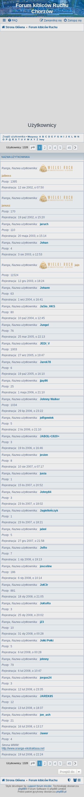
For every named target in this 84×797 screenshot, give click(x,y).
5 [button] (60, 147)
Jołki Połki (46, 640)
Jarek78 (45, 362)
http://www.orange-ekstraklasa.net (23, 748)
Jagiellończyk (49, 510)
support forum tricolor (39, 786)
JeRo (43, 547)
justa (43, 473)
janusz (6, 205)
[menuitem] (12, 20)
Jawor (44, 733)
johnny (44, 659)
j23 (42, 622)
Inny (41, 139)
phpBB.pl (61, 791)
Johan (44, 242)
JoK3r (44, 584)
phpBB (22, 788)
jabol (43, 529)
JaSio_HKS (47, 306)
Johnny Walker (50, 399)
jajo (77, 265)
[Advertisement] (42, 74)
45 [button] (69, 147)
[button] (32, 147)
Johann (45, 287)
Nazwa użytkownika (15, 157)
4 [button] (55, 147)
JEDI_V (45, 343)
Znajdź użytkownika (14, 136)
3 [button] (50, 147)
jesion (44, 455)
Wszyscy (33, 136)
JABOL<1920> (49, 436)
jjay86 (44, 380)
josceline (46, 566)
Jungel (44, 325)
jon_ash (45, 714)
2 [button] (45, 147)
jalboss (6, 175)
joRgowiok (47, 417)
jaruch (44, 224)
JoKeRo (45, 603)
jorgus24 (46, 677)
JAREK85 (46, 696)
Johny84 (45, 492)
